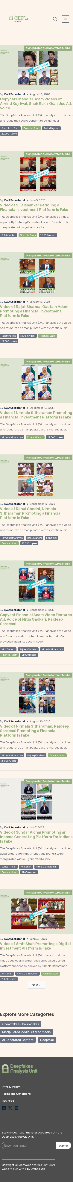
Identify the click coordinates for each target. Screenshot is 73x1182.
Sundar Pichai (8, 866)
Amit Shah (26, 866)
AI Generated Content (18, 1040)
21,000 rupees (29, 654)
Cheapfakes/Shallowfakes (20, 1024)
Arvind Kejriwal (51, 128)
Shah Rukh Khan (10, 128)
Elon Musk (51, 537)
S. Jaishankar (8, 235)
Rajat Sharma (8, 335)
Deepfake (47, 1040)
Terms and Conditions (16, 1093)
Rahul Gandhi (34, 537)
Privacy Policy (11, 1087)
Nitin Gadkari (8, 649)
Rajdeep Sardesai (28, 649)
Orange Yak (38, 1169)
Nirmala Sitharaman (12, 437)
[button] (65, 19)
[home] (19, 18)
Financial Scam (31, 128)
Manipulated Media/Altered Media (48, 48)
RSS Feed (8, 1100)
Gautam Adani (27, 335)
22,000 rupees (9, 133)
